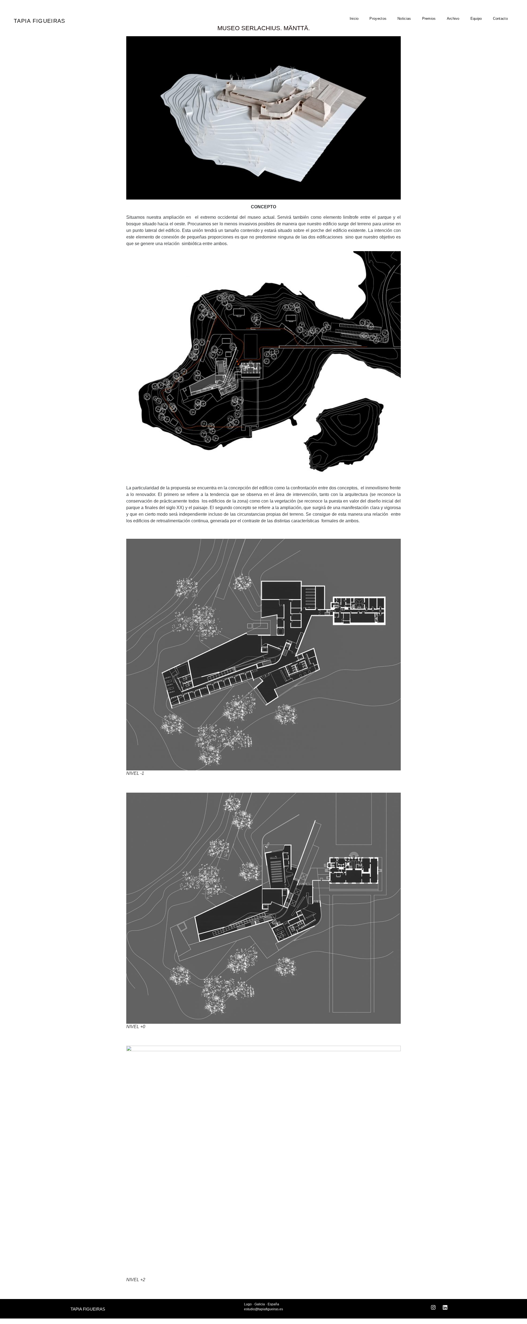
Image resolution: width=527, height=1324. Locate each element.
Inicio (354, 18)
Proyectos (377, 18)
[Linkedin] (445, 1307)
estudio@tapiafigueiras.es (263, 1309)
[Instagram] (433, 1307)
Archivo (453, 18)
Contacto (500, 18)
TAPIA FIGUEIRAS (39, 21)
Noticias (404, 18)
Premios (429, 18)
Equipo (476, 18)
